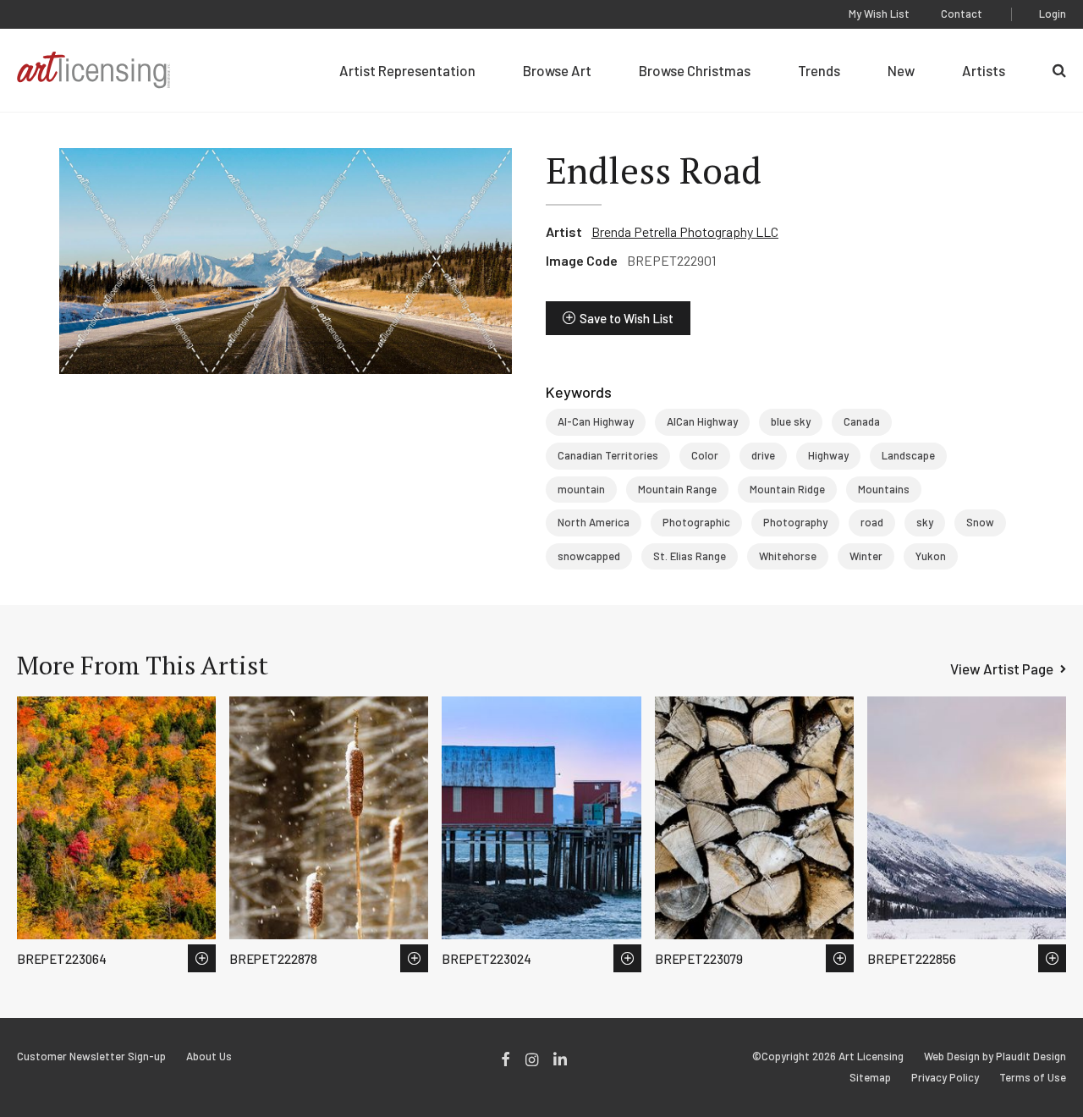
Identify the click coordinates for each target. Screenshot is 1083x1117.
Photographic (696, 522)
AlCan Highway (702, 421)
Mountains (884, 489)
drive (763, 455)
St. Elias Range (689, 556)
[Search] (1059, 70)
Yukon (930, 556)
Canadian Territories (608, 455)
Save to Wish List (626, 318)
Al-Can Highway (596, 421)
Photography (795, 522)
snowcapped (589, 556)
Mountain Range (677, 489)
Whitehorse (787, 556)
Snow (980, 522)
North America (593, 522)
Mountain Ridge (787, 489)
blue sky (791, 421)
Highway (828, 455)
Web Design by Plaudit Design (995, 1056)
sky (924, 522)
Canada (862, 421)
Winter (865, 556)
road (871, 522)
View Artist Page (1001, 668)
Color (704, 455)
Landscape (908, 455)
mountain (581, 489)
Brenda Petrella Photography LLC (684, 231)
